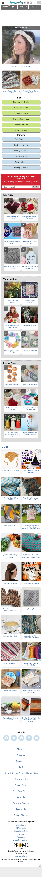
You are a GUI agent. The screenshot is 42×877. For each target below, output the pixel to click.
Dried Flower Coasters (12, 384)
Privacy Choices (21, 815)
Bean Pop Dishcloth (10, 691)
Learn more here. (21, 856)
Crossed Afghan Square (30, 301)
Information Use (28, 183)
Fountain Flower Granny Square (30, 92)
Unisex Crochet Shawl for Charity (11, 92)
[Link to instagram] (29, 738)
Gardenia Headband (10, 583)
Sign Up (35, 187)
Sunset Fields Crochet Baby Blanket (31, 664)
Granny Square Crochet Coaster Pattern (30, 408)
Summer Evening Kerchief (10, 471)
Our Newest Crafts (21, 102)
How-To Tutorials (21, 156)
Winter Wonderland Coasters (12, 408)
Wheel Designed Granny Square (12, 242)
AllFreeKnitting (21, 828)
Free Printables (21, 139)
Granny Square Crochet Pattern (12, 267)
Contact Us (21, 761)
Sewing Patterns (21, 150)
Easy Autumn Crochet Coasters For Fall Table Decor (10, 556)
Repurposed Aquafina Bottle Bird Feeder (30, 433)
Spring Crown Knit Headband (21, 66)
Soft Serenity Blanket (11, 525)
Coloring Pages (21, 162)
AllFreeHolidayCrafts (21, 831)
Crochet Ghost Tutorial (31, 583)
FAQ (21, 767)
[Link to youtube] (36, 738)
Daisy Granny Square (30, 350)
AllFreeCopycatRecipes (21, 840)
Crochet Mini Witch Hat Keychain (31, 471)
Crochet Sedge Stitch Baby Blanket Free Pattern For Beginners (31, 719)
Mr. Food (21, 834)
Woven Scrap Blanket (11, 663)
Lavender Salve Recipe (10, 636)
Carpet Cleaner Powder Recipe (11, 719)
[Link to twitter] (14, 738)
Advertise (21, 755)
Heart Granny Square (30, 384)
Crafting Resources (21, 119)
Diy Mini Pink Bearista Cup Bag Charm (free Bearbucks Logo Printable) (31, 527)
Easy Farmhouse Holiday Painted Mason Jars (12, 434)
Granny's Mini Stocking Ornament (29, 217)
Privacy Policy (17, 183)
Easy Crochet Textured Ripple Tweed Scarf (10, 609)
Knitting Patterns (21, 167)
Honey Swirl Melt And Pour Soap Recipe (31, 691)
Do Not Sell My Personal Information (21, 773)
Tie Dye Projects (21, 145)
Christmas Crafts (21, 113)
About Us (21, 749)
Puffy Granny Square (31, 609)
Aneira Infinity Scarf (29, 325)
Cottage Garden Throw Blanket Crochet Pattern (31, 637)
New (3, 447)
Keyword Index (21, 779)
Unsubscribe (21, 809)
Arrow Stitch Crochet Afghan (30, 242)
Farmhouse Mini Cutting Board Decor (30, 267)
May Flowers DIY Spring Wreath (12, 351)
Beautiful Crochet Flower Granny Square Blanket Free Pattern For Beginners (31, 556)
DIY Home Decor (21, 130)
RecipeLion (21, 837)
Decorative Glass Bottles (12, 301)
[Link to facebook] (6, 738)
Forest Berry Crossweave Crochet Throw (31, 499)
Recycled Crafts (21, 107)
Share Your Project (21, 791)
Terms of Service (21, 803)
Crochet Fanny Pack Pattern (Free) (12, 326)
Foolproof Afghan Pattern (12, 217)
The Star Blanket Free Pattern (11, 499)
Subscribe (21, 797)
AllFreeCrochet (21, 825)
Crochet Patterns (21, 125)
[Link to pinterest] (21, 738)
